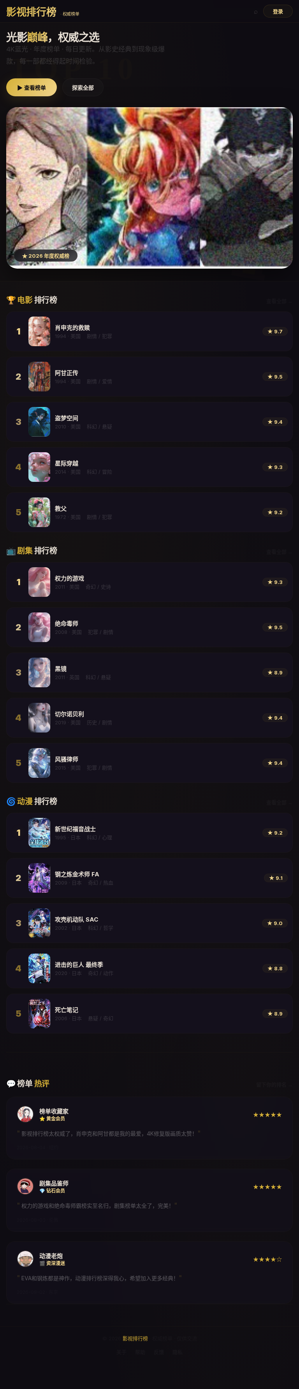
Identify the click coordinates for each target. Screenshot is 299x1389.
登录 (278, 11)
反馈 (159, 1352)
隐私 (177, 1352)
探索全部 (83, 88)
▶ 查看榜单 (31, 88)
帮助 (140, 1352)
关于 (121, 1352)
